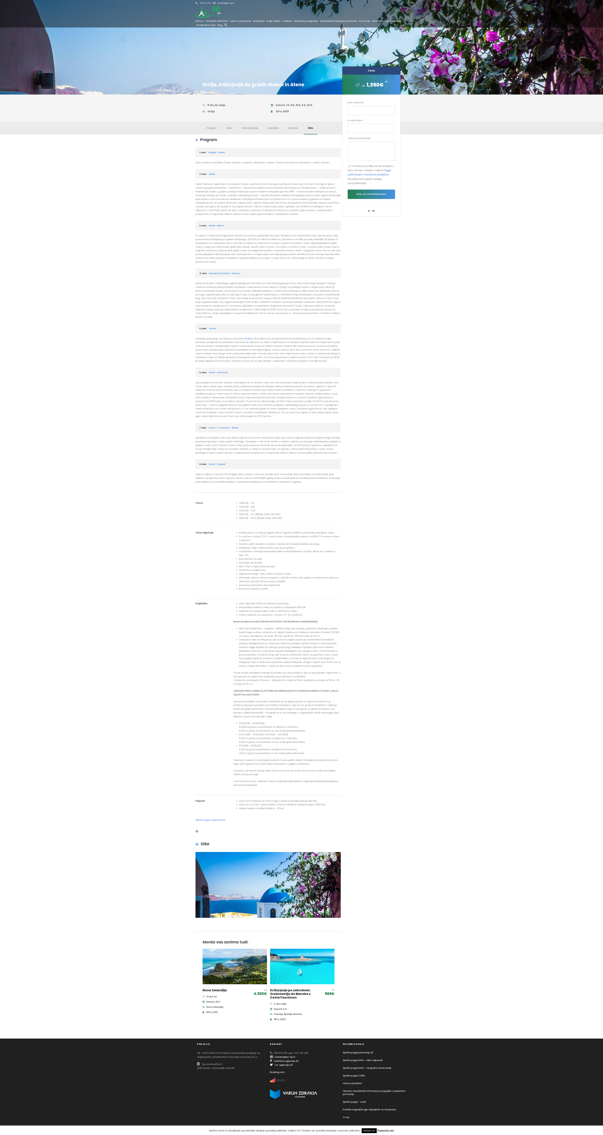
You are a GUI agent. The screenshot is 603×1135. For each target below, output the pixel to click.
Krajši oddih (273, 21)
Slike (310, 128)
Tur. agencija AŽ (283, 1065)
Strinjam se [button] (369, 1130)
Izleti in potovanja (241, 21)
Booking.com (277, 1072)
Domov (200, 21)
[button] (226, 25)
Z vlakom (287, 21)
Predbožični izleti (206, 25)
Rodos (248, 338)
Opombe (293, 128)
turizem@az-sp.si (225, 3)
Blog (220, 25)
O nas (346, 1117)
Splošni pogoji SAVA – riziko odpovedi (363, 1060)
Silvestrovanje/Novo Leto (386, 21)
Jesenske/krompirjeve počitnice (338, 21)
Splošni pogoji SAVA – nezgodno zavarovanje (367, 1068)
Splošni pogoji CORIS (354, 1075)
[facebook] (406, 3)
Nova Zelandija (215, 990)
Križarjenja (259, 21)
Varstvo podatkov (352, 1083)
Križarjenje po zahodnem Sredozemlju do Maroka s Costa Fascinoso (290, 994)
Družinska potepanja (306, 21)
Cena (229, 128)
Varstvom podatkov (376, 174)
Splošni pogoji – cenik (354, 1101)
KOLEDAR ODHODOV (217, 21)
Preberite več (385, 1130)
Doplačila (273, 128)
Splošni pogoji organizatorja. (211, 820)
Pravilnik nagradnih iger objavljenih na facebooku (369, 1109)
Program (211, 128)
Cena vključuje (250, 128)
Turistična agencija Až (286, 1061)
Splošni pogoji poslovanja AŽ (358, 1052)
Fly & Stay (364, 21)
